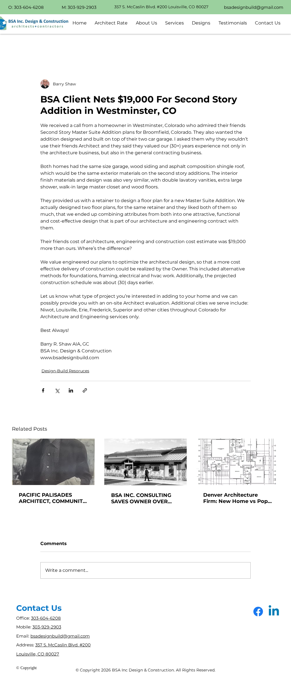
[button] (146, 23)
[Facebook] (258, 611)
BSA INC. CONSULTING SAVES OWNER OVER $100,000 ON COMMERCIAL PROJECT (142, 498)
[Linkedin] (273, 611)
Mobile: (24, 627)
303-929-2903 (46, 627)
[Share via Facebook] (43, 390)
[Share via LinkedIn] (71, 390)
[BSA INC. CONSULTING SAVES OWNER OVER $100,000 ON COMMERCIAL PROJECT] (145, 462)
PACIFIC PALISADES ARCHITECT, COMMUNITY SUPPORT (52, 498)
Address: (25, 645)
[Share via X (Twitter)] (57, 390)
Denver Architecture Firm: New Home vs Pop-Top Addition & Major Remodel (236, 498)
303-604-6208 (46, 618)
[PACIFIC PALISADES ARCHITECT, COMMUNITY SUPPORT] (53, 462)
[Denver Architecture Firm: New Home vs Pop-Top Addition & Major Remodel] (237, 462)
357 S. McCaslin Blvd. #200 (63, 645)
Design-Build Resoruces (65, 370)
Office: (23, 618)
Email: (23, 636)
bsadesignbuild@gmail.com (60, 636)
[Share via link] (85, 390)
